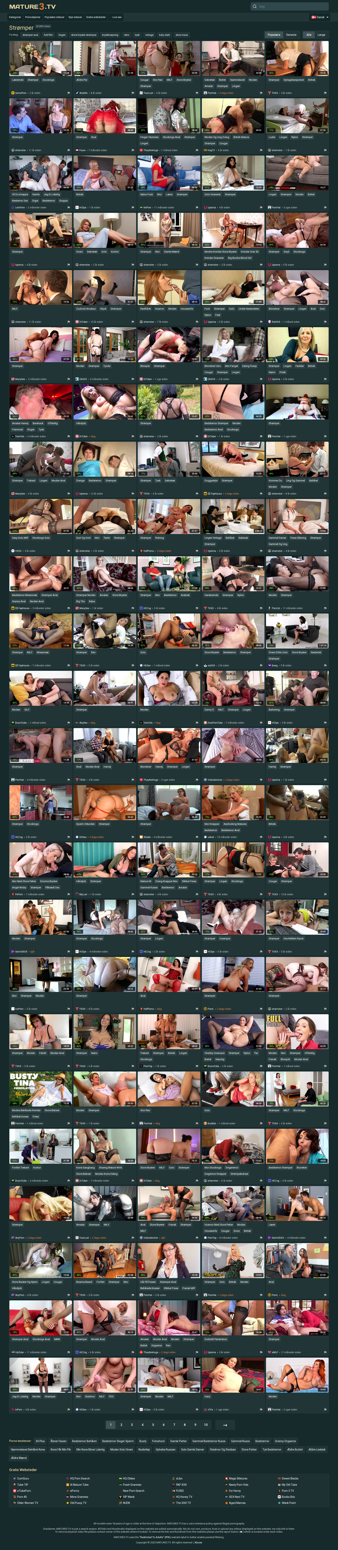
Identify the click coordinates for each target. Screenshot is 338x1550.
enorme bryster (48, 881)
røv (93, 652)
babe (92, 601)
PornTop (148, 1066)
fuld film (48, 34)
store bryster (184, 79)
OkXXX (83, 379)
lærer (169, 194)
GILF (27, 709)
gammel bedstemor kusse (209, 1441)
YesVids (19, 436)
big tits (80, 601)
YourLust (148, 93)
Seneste (291, 34)
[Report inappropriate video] (69, 93)
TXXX (275, 93)
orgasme (156, 1345)
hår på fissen (148, 1281)
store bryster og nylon (25, 1281)
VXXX (18, 551)
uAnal (211, 837)
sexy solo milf (20, 537)
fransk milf (188, 1288)
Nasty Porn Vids (238, 1484)
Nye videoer (75, 17)
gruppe (63, 200)
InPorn (18, 1409)
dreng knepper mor (167, 881)
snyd (286, 251)
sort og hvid (83, 537)
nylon (294, 137)
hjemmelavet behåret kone (28, 1449)
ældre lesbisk (316, 1449)
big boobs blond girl (240, 257)
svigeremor (232, 1167)
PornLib (276, 608)
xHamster (20, 150)
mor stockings (213, 1167)
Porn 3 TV (288, 1490)
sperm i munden (85, 823)
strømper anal (30, 34)
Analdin (83, 93)
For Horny (235, 1490)
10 (206, 1425)
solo (104, 251)
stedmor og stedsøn (223, 1449)
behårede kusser (150, 1288)
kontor (115, 251)
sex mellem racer (294, 938)
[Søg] (254, 6)
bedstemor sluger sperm (118, 1441)
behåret (313, 480)
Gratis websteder (96, 17)
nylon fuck (146, 194)
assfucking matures (235, 823)
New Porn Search (133, 1490)
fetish (42, 1053)
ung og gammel (295, 480)
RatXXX (276, 322)
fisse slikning (298, 537)
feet (217, 315)
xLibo (179, 1478)
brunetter (302, 1167)
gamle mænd (171, 251)
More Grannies (79, 1496)
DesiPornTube (215, 722)
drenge (80, 480)
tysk (137, 34)
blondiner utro (213, 366)
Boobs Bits (288, 1496)
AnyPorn (19, 1237)
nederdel (316, 652)
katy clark (164, 34)
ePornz (74, 1490)
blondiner (274, 308)
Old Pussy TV (78, 1502)
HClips (82, 207)
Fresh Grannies (132, 1484)
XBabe (147, 837)
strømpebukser (239, 1173)
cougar (144, 79)
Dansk (321, 17)
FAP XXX (181, 1484)
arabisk (185, 595)
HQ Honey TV (184, 1496)
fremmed (17, 429)
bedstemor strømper (216, 423)
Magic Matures (238, 1478)
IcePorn (19, 1009)
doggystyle (211, 480)
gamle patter (178, 1441)
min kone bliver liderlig (90, 1449)
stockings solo (41, 537)
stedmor (90, 1396)
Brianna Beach (84, 1281)
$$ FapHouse (215, 493)
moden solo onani (121, 1449)
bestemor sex (20, 200)
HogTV (211, 150)
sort (322, 308)
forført (100, 1281)
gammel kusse (148, 887)
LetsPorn (20, 207)
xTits (210, 1409)
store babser (52, 1110)
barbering (274, 709)
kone (237, 1230)
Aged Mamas (237, 1502)
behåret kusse (20, 1116)
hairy (207, 1396)
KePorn (147, 207)
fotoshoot (158, 1441)
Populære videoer (54, 17)
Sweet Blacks (290, 1478)
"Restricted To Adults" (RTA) (155, 1537)
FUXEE (180, 1490)
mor (159, 194)
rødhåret (145, 308)
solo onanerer (213, 194)
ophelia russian (165, 1449)
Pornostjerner (32, 17)
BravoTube (21, 722)
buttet (222, 79)
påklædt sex (52, 887)
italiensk (243, 537)
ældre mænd (19, 1458)
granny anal (19, 601)
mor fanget (231, 366)
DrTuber (83, 322)
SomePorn (20, 93)
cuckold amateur (86, 308)
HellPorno (149, 551)
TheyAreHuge (151, 150)
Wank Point (289, 1502)
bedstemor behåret (84, 1441)
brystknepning (110, 34)
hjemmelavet (237, 79)
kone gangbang (85, 1167)
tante (107, 537)
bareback (38, 423)
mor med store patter (24, 881)
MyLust (83, 894)
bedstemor (48, 200)
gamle (36, 194)
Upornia (212, 207)
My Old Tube (289, 1484)
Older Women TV (27, 1502)
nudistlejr (144, 1449)
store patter (249, 1449)
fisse (36, 1116)
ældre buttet (295, 1449)
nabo (94, 1053)
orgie (35, 200)
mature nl (145, 881)
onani (79, 251)
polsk (283, 372)
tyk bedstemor (271, 1449)
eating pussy (249, 366)
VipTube (19, 1352)
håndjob (81, 423)
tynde (106, 366)
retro (126, 34)
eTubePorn (24, 1490)
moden (253, 79)
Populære (274, 34)
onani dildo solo (278, 652)
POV (111, 1396)
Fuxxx (82, 150)
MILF (169, 79)
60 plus (40, 1441)
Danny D (209, 709)
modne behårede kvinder (26, 1110)
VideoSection (215, 780)
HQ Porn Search (80, 1478)
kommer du (275, 480)
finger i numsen (149, 137)
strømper (33, 79)
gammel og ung (278, 544)
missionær (43, 652)
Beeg (275, 665)
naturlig (220, 1059)
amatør (209, 86)
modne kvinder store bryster (221, 251)
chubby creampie (215, 1053)
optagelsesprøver (294, 79)
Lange (321, 34)
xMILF (275, 1352)
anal (93, 137)
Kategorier (15, 17)
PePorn (19, 894)
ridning (159, 537)
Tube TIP (22, 1484)
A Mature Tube (79, 1484)
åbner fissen (58, 1441)
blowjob (145, 366)
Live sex (116, 17)
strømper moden (85, 595)
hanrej (107, 766)
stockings (48, 79)
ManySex (20, 379)
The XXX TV (183, 1502)
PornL (211, 1009)
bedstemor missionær (24, 595)
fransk (272, 1059)
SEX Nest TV (237, 1496)
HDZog (147, 608)
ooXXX (211, 665)
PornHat (212, 93)
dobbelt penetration (216, 1339)
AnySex (83, 722)
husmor (159, 308)
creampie (224, 938)
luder (272, 137)
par (256, 1053)
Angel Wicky (19, 887)
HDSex (147, 665)
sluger (30, 429)
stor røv (158, 79)
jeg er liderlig (52, 194)
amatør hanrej (20, 423)
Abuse (198, 1542)
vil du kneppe (20, 194)
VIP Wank (129, 1496)
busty (143, 1441)
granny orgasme (285, 1441)
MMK (57, 1339)
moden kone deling (106, 1173)
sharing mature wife (110, 1167)
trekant (31, 480)
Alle (309, 34)
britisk (311, 79)
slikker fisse (189, 881)
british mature (241, 137)
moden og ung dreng (217, 137)
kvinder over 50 (249, 251)
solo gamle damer (192, 1449)
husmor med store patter (219, 1224)
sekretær (210, 79)
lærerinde (17, 79)
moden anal (58, 480)
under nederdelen (249, 308)
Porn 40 (22, 1496)
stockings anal (171, 137)
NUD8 (126, 1502)
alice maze (182, 34)
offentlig (53, 423)
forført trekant (20, 1167)
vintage (149, 34)
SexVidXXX (21, 951)
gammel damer (277, 537)
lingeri (62, 34)
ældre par (81, 79)
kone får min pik (61, 1449)
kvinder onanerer (214, 257)
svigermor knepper (215, 1173)
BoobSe (212, 1123)
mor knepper (212, 823)
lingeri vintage (213, 537)
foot (207, 308)
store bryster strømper (83, 34)
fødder (300, 366)
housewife (187, 308)
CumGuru (23, 1478)
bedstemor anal (214, 429)
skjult (103, 308)
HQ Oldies (129, 1478)
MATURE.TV (32, 7)
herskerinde (211, 595)
